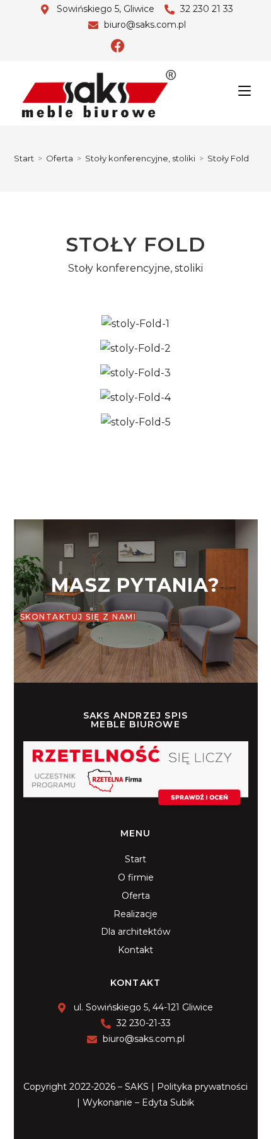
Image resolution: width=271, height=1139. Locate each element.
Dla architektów (135, 931)
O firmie (136, 877)
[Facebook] (118, 46)
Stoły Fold (228, 158)
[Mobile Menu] (244, 90)
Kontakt (135, 950)
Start (135, 859)
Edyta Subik (168, 1102)
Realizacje (135, 914)
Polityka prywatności (202, 1086)
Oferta (136, 895)
